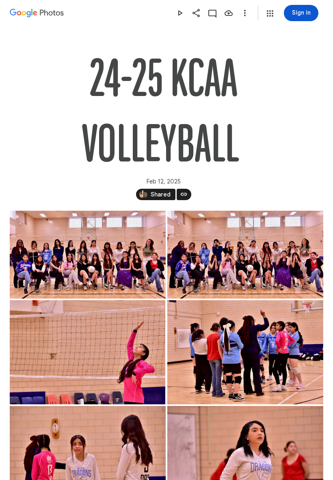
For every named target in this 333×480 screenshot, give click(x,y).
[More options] (245, 13)
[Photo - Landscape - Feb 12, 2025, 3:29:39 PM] (88, 255)
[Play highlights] (180, 13)
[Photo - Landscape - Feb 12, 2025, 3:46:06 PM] (87, 352)
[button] (270, 13)
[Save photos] (229, 13)
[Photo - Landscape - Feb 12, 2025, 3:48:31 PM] (245, 352)
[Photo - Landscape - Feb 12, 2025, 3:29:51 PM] (245, 255)
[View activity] (212, 13)
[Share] (196, 13)
